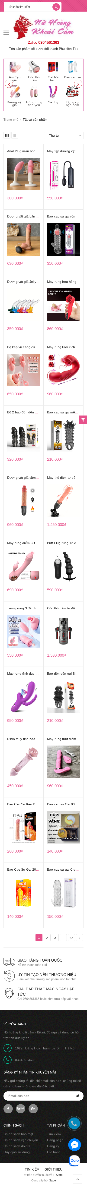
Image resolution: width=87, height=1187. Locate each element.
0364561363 (24, 1060)
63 (71, 938)
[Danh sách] (14, 135)
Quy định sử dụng (16, 1152)
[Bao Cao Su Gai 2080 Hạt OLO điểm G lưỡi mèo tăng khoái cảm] (23, 892)
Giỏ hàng (54, 1152)
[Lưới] (6, 135)
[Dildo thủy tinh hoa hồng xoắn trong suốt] (23, 762)
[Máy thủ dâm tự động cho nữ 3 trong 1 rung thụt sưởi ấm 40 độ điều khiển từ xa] (63, 501)
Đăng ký (53, 1146)
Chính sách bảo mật (18, 1134)
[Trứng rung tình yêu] (34, 91)
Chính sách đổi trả (16, 1146)
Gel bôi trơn (53, 78)
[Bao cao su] (72, 67)
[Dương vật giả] (15, 91)
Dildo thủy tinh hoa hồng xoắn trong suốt (37, 739)
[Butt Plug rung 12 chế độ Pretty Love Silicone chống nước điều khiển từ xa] (63, 566)
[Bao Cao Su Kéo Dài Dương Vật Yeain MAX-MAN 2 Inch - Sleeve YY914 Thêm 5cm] (23, 827)
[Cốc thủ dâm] (34, 67)
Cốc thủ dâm (34, 78)
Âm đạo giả (14, 78)
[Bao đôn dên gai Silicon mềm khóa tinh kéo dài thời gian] (63, 696)
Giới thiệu (53, 1169)
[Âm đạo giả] (15, 67)
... (63, 938)
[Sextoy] (53, 91)
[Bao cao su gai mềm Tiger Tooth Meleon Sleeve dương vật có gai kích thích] (63, 435)
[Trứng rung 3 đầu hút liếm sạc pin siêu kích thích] (23, 631)
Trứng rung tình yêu (34, 103)
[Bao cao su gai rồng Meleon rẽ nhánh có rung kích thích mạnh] (63, 239)
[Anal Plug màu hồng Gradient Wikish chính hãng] (23, 174)
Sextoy (53, 102)
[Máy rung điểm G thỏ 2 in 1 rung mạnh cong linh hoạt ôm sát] (23, 566)
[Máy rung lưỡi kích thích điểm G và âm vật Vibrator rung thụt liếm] (63, 370)
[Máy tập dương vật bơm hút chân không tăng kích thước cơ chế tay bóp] (63, 174)
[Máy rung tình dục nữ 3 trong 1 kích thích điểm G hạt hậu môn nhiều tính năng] (23, 696)
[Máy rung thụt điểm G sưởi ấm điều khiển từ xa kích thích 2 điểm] (63, 762)
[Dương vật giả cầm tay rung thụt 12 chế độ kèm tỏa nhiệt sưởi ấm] (23, 501)
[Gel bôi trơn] (53, 67)
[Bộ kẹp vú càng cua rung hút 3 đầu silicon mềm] (23, 370)
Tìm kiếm (54, 1134)
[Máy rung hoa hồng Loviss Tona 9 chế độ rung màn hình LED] (63, 305)
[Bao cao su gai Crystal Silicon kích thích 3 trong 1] (63, 892)
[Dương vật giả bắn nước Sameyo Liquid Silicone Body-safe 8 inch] (23, 239)
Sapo (52, 1180)
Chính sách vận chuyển (20, 1140)
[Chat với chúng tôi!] (74, 1144)
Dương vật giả (15, 103)
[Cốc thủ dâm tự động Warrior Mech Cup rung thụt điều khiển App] (63, 631)
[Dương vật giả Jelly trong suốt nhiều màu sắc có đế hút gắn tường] (23, 305)
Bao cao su (72, 77)
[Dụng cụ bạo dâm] (72, 91)
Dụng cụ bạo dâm (72, 103)
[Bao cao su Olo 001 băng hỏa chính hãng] (63, 827)
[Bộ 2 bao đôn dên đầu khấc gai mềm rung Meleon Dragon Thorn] (23, 435)
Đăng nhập (55, 1140)
